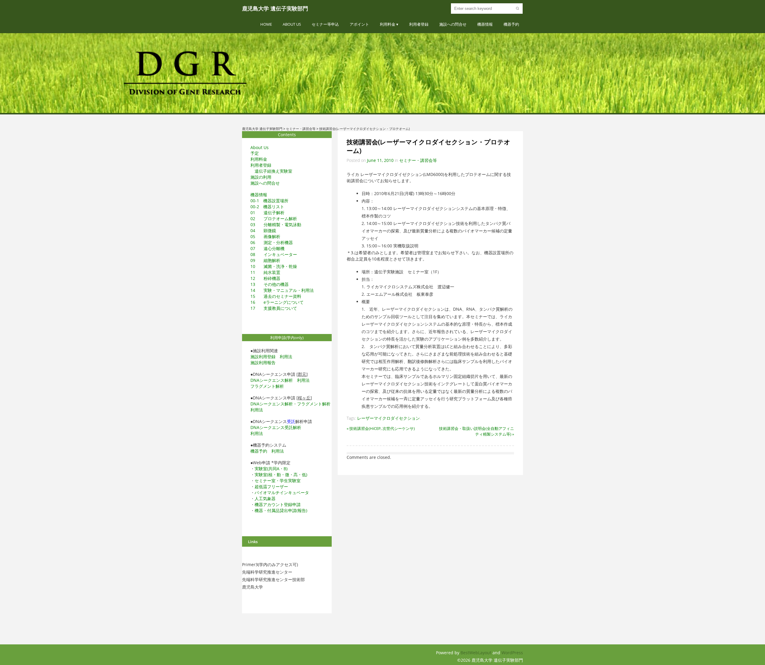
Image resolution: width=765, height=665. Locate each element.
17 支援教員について (273, 308)
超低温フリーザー (271, 486)
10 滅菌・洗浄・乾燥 (273, 266)
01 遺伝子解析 (267, 212)
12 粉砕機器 (265, 278)
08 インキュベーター (273, 254)
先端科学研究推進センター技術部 (273, 579)
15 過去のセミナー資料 (275, 296)
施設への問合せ (452, 24)
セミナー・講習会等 (418, 160)
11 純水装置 (265, 272)
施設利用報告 (263, 362)
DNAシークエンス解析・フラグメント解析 (290, 404)
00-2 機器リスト (267, 206)
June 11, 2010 (380, 160)
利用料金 (387, 24)
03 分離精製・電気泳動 (275, 224)
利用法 (286, 356)
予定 (254, 153)
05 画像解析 (265, 236)
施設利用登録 (263, 356)
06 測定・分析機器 (271, 242)
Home (266, 24)
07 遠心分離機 (267, 248)
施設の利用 (260, 177)
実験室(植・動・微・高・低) (281, 474)
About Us (292, 24)
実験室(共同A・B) (271, 468)
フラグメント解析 (267, 386)
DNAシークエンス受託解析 (275, 427)
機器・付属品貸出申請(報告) (281, 510)
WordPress (512, 652)
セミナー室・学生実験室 (278, 480)
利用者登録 (419, 24)
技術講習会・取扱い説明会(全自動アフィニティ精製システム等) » (476, 431)
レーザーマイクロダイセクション (388, 418)
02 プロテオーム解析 (273, 218)
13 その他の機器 (269, 284)
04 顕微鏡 (263, 230)
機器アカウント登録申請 (278, 504)
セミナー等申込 (325, 24)
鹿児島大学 (252, 587)
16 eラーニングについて (277, 302)
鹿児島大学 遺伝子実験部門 (275, 9)
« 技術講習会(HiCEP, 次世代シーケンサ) (381, 428)
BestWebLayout (476, 652)
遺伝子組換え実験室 (273, 171)
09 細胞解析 (265, 260)
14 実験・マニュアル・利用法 (282, 290)
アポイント (359, 24)
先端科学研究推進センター (267, 572)
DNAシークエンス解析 (271, 380)
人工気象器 (265, 498)
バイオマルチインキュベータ (282, 492)
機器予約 (511, 24)
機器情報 (485, 24)
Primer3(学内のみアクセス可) (270, 564)
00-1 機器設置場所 (269, 200)
